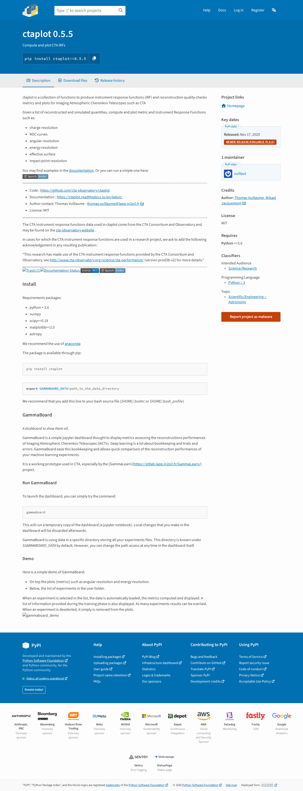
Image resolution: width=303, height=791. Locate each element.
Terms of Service (251, 656)
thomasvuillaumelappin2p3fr (113, 203)
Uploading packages (108, 662)
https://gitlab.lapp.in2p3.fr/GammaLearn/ (167, 464)
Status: (45, 679)
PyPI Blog (149, 656)
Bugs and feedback (204, 656)
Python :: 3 (236, 282)
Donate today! (34, 689)
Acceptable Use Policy (255, 681)
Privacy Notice (249, 675)
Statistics (149, 669)
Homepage (236, 105)
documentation (81, 170)
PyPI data (230, 126)
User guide (101, 669)
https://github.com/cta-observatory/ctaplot (75, 190)
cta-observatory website (75, 230)
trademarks (113, 785)
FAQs (97, 681)
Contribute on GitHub (206, 662)
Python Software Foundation (43, 660)
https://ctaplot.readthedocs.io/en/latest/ (89, 197)
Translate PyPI (201, 669)
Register (257, 10)
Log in (239, 10)
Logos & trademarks (156, 675)
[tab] (38, 80)
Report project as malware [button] (251, 316)
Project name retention (110, 675)
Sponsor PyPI (200, 675)
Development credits (206, 681)
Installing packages (107, 656)
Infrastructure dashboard (160, 662)
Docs (222, 10)
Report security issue (254, 662)
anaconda (72, 343)
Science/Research (242, 268)
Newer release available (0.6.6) (250, 142)
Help (206, 10)
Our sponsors (151, 681)
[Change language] (274, 10)
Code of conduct (251, 669)
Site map (231, 785)
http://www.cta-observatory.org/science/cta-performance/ (97, 260)
